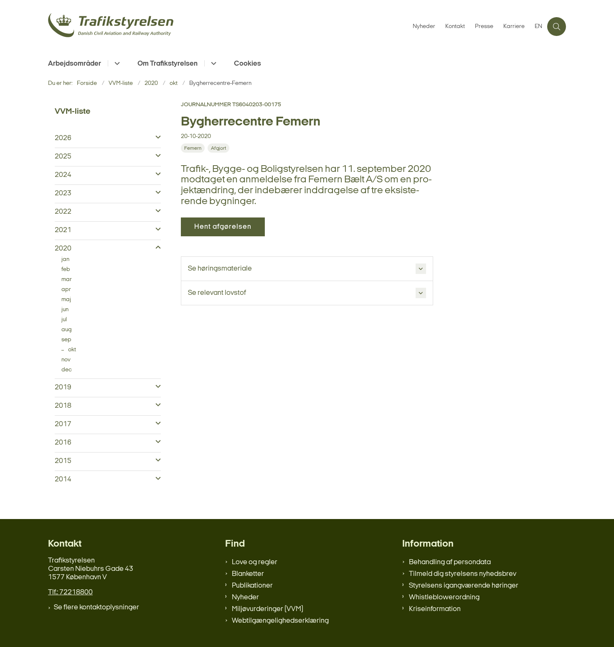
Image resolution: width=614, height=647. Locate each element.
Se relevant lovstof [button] (217, 293)
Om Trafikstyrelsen (167, 63)
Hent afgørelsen (222, 226)
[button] (156, 137)
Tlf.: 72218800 (70, 592)
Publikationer (252, 585)
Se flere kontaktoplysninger (96, 607)
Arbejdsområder (74, 63)
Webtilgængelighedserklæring (280, 620)
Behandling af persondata (450, 562)
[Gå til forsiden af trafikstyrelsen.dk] (228, 26)
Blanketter (248, 574)
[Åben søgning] (556, 26)
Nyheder (245, 597)
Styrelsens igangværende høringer (463, 585)
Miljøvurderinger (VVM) (267, 609)
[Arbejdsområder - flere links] (116, 63)
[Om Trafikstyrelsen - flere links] (212, 63)
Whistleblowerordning (444, 597)
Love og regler (254, 562)
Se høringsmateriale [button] (220, 268)
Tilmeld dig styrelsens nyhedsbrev (462, 574)
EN (538, 27)
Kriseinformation (435, 609)
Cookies (247, 63)
